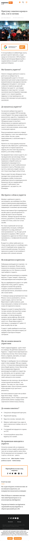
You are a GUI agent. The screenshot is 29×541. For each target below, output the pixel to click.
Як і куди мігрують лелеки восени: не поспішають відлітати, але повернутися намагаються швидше (14, 489)
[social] (7, 473)
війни (10, 53)
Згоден (10, 538)
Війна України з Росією (17, 458)
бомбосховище (16, 460)
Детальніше (18, 538)
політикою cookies (23, 534)
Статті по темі (6, 482)
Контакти (10, 521)
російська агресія (6, 460)
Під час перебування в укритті (11, 282)
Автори (19, 521)
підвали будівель (11, 348)
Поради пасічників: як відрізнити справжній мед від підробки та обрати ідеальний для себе (13, 506)
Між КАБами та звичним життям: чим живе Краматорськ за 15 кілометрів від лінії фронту (13, 498)
